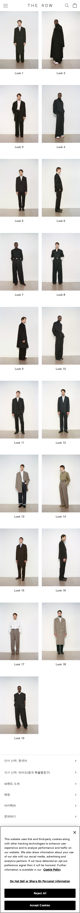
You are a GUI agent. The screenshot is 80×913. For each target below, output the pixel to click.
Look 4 (61, 147)
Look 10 (61, 368)
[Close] (75, 832)
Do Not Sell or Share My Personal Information (40, 881)
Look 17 (19, 664)
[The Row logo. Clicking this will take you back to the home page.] (40, 5)
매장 (7, 794)
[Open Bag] (75, 5)
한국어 (22, 760)
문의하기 (10, 816)
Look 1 (19, 73)
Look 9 (19, 368)
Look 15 (19, 590)
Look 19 (19, 738)
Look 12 (61, 442)
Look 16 (61, 590)
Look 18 (61, 664)
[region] (40, 869)
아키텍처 (10, 805)
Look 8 (61, 294)
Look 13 (19, 516)
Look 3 (19, 147)
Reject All (40, 893)
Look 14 (61, 516)
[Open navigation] (5, 5)
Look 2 (61, 73)
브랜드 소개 (12, 783)
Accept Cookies (40, 905)
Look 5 (19, 221)
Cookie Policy (52, 869)
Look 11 (19, 442)
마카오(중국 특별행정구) (34, 772)
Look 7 (19, 294)
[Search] (67, 5)
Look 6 (61, 221)
